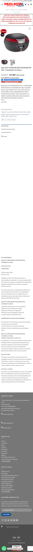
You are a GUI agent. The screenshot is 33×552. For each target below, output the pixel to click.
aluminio (13, 114)
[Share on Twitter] (8, 119)
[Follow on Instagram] (3, 0)
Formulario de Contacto (7, 410)
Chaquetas (4, 443)
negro (7, 116)
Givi (16, 9)
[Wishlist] (25, 4)
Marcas (12, 9)
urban (15, 116)
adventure (8, 114)
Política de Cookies (6, 487)
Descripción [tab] (4, 126)
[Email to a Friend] (11, 119)
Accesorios (9, 112)
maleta (27, 114)
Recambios (4, 453)
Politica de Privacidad (7, 485)
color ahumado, (14, 296)
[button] (2, 4)
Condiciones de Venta (7, 481)
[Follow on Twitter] (5, 0)
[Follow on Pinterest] (8, 0)
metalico (3, 116)
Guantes (3, 447)
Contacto (18, 540)
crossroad (22, 114)
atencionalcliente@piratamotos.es (10, 408)
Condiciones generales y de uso (9, 475)
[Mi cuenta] (28, 4)
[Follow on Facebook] (2, 0)
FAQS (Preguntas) (6, 483)
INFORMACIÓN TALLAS (8, 457)
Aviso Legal (4, 473)
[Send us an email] (6, 0)
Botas (2, 445)
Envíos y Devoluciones (7, 479)
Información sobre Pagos (8, 477)
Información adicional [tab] (8, 129)
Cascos (3, 441)
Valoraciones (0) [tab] (6, 132)
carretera (18, 114)
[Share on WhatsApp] (2, 119)
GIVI (12, 359)
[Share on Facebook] (5, 119)
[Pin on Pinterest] (14, 119)
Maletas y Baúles (23, 9)
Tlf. (5, 461)
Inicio (7, 9)
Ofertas (3, 455)
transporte (11, 116)
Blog (13, 540)
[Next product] (15, 12)
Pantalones (4, 449)
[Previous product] (18, 12)
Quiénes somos (5, 471)
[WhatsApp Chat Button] (4, 548)
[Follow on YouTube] (9, 0)
